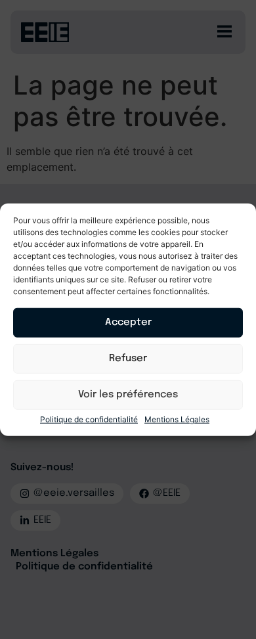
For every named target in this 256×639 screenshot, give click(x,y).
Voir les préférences (128, 394)
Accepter (128, 322)
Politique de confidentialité (89, 419)
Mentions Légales (176, 419)
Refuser (128, 358)
